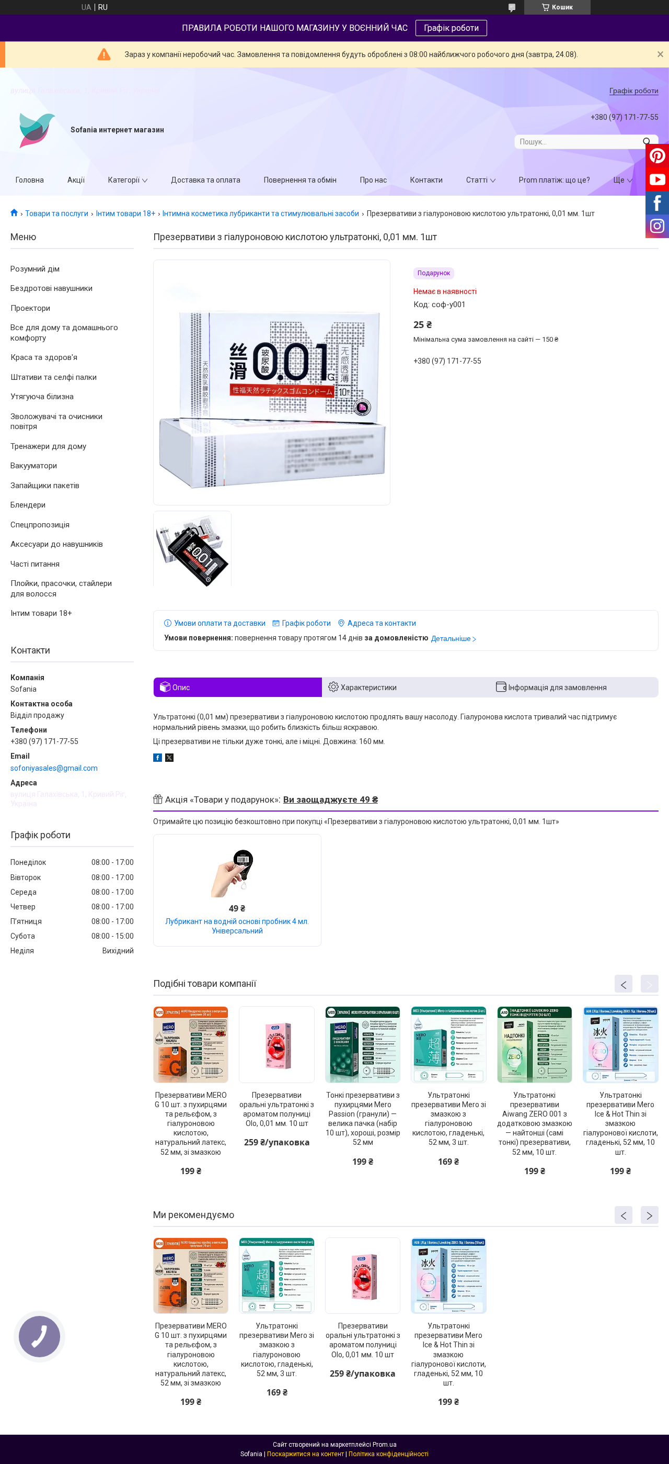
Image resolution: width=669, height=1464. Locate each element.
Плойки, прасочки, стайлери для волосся (61, 589)
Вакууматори (33, 465)
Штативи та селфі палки (53, 377)
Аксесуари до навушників (56, 544)
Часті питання (35, 564)
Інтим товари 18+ (125, 213)
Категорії (124, 180)
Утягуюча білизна (42, 396)
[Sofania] (36, 130)
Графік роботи (451, 28)
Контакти (426, 180)
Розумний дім (35, 269)
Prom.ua (385, 1444)
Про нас (373, 180)
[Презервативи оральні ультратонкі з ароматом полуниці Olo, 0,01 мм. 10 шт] (276, 1044)
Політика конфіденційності (389, 1454)
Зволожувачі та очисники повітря (56, 422)
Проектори (30, 308)
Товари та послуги (56, 213)
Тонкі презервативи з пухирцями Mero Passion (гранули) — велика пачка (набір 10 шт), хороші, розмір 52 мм (363, 1119)
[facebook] (157, 759)
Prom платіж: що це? (554, 180)
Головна (30, 180)
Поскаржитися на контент (305, 1454)
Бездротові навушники (51, 288)
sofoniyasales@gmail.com (54, 768)
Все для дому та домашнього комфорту (64, 333)
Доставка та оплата (205, 180)
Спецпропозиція (40, 525)
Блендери (27, 505)
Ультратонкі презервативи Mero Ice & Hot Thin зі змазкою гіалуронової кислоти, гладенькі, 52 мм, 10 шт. (620, 1123)
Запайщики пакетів (44, 485)
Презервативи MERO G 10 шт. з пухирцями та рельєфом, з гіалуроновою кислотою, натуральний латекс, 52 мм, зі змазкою (191, 1123)
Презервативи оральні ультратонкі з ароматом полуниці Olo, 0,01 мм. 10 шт (276, 1109)
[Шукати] (647, 141)
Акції (76, 180)
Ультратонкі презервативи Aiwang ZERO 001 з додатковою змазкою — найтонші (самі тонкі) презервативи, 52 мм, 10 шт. (534, 1123)
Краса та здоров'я (43, 357)
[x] (169, 759)
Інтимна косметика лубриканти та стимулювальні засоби (261, 213)
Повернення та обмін (300, 180)
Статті (477, 180)
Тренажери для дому (48, 446)
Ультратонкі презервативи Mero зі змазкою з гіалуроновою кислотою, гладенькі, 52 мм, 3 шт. (448, 1119)
